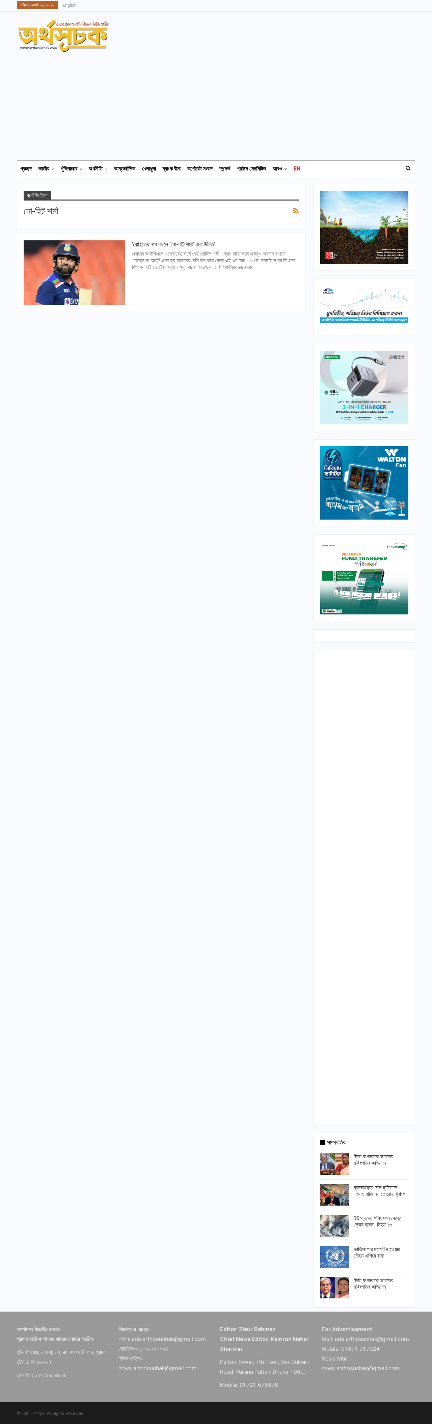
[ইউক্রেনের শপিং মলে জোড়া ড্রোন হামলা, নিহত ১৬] (334, 1226)
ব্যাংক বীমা (172, 168)
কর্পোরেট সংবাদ (200, 168)
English (70, 5)
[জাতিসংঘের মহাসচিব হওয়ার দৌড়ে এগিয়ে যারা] (334, 1257)
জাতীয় (43, 168)
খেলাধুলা (149, 168)
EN (297, 168)
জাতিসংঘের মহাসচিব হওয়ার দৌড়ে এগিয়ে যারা (377, 1252)
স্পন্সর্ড (224, 168)
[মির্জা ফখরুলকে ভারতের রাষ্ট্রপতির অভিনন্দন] (334, 1164)
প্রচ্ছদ (26, 168)
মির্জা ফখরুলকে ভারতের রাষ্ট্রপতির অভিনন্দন (373, 1159)
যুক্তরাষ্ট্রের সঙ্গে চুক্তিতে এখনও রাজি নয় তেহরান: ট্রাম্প (380, 1190)
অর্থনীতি (96, 168)
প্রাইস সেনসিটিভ (251, 168)
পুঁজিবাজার (69, 168)
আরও (277, 168)
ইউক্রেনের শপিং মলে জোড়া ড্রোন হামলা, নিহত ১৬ (377, 1221)
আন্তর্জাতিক (124, 168)
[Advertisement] (220, 103)
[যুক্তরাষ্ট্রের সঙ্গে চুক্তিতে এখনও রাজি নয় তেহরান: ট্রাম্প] (334, 1195)
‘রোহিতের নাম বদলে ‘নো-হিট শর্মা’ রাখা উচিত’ (173, 244)
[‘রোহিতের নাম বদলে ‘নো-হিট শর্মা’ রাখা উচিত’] (74, 272)
